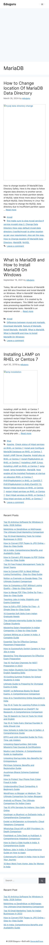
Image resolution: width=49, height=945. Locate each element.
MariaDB (17, 242)
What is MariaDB (36, 329)
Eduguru (10, 4)
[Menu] (42, 4)
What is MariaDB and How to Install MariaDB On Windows (24, 267)
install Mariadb (11, 329)
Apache (10, 444)
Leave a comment (15, 246)
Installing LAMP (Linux (32, 462)
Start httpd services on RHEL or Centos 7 (25, 495)
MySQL (25, 242)
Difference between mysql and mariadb (26, 322)
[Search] (42, 880)
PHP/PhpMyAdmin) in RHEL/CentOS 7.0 (22, 484)
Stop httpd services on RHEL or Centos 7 (23, 498)
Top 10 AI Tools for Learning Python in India (24, 705)
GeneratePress (36, 941)
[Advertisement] (24, 33)
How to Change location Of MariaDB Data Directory (23, 88)
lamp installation (18, 470)
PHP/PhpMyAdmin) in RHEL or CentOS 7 (23, 480)
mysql (9, 217)
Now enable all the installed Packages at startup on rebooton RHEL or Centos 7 (24, 473)
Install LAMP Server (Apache (17, 455)
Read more (11, 210)
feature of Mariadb (32, 326)
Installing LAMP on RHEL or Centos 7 (22, 357)
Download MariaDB (13, 326)
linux (9, 441)
